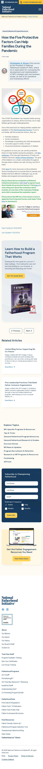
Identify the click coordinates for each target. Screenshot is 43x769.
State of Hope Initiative (24, 157)
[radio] (13, 505)
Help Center (6, 734)
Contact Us (6, 648)
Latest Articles (33, 16)
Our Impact (5, 637)
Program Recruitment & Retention (19, 451)
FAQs (3, 756)
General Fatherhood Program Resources (15, 31)
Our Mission (6, 633)
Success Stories (11, 444)
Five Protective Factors (23, 130)
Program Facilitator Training (12, 658)
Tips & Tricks (9, 433)
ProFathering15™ (7, 678)
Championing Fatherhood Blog (13, 730)
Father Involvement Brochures (12, 713)
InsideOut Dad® (7, 685)
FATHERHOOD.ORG (11, 2)
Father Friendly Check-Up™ (11, 723)
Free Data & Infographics (11, 703)
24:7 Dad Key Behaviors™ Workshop (15, 682)
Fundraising (9, 458)
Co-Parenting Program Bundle (12, 693)
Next (28, 331)
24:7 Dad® (5, 675)
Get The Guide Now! (15, 276)
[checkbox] (21, 507)
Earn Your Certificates (9, 661)
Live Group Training (9, 665)
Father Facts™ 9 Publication (11, 706)
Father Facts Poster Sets (10, 710)
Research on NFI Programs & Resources (21, 454)
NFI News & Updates (12, 447)
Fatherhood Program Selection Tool (15, 727)
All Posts (7, 462)
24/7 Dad (24, 183)
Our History (6, 640)
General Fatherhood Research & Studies (21, 440)
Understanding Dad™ (9, 689)
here (7, 169)
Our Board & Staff (8, 644)
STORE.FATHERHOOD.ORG (32, 2)
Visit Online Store (21, 559)
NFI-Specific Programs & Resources (19, 429)
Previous (16, 331)
